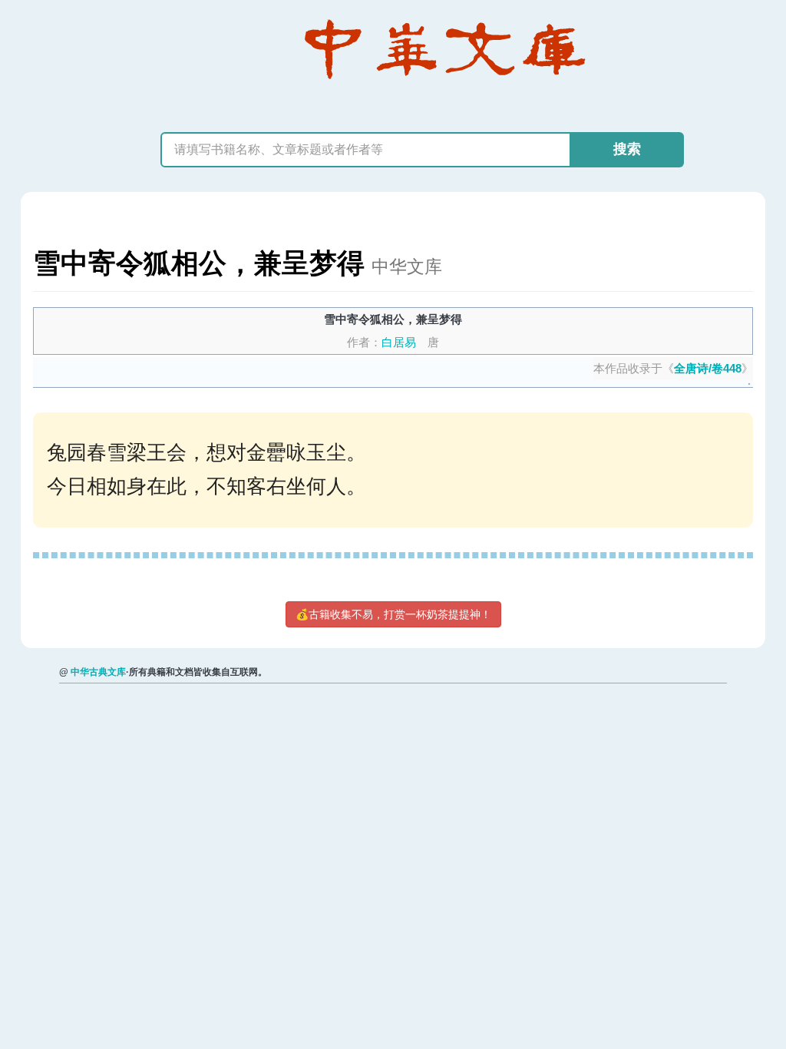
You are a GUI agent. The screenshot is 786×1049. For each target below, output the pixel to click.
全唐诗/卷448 (707, 368)
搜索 (627, 149)
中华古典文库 (98, 672)
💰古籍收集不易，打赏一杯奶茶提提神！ (393, 614)
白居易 (398, 342)
